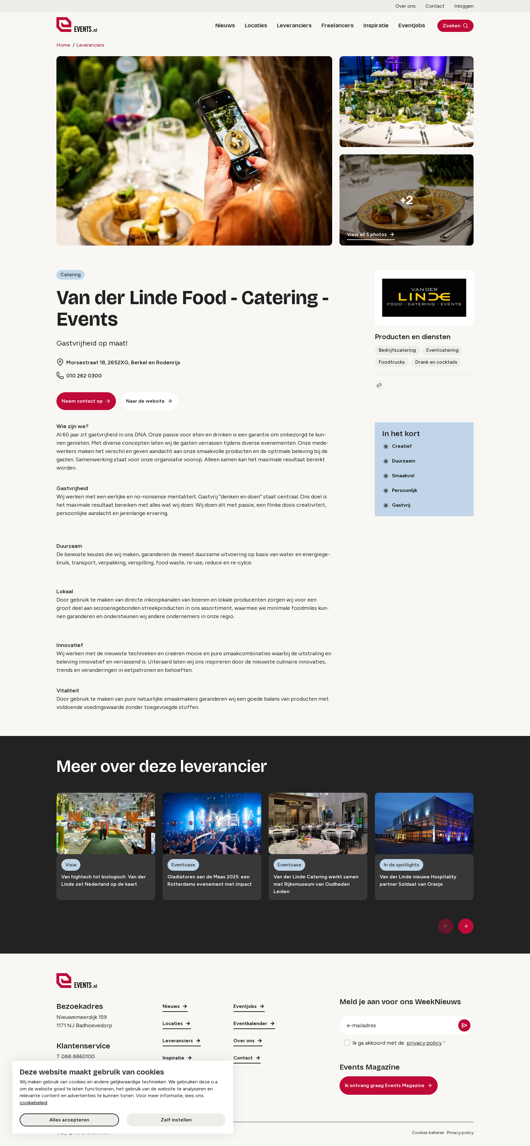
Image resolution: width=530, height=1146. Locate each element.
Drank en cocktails (436, 362)
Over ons (405, 6)
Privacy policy (460, 1132)
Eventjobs (411, 25)
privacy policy (424, 1043)
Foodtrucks (392, 362)
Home (63, 45)
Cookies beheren (428, 1132)
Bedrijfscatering (397, 350)
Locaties (256, 25)
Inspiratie (376, 25)
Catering (70, 274)
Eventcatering (442, 350)
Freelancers (337, 25)
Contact (434, 6)
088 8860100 (78, 1056)
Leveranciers (294, 25)
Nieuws (225, 25)
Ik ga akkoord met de (397, 1043)
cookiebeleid (33, 1102)
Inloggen (464, 6)
